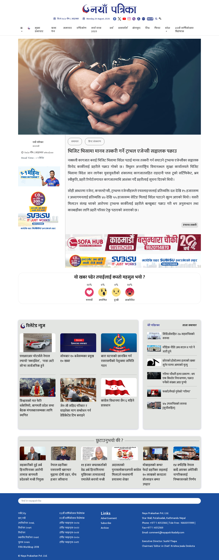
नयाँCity (22, 513)
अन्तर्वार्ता (123, 28)
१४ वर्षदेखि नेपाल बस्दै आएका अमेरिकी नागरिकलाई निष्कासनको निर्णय (185, 472)
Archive (105, 528)
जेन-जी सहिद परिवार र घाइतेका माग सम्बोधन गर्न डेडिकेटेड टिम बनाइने (75, 410)
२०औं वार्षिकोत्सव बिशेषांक (184, 29)
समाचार (67, 28)
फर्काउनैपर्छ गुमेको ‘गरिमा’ (176, 392)
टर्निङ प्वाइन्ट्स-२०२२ (69, 528)
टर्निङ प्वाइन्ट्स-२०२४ (69, 523)
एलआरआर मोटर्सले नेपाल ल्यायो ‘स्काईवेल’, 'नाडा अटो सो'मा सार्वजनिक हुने (37, 361)
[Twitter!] (119, 19)
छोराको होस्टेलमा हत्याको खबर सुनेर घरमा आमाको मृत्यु (179, 363)
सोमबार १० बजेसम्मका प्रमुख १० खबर (77, 358)
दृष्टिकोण (81, 28)
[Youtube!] (124, 19)
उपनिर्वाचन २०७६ (26, 523)
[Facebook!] (114, 19)
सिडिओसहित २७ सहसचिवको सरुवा (178, 336)
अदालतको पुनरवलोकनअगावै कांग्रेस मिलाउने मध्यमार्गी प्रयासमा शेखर (125, 472)
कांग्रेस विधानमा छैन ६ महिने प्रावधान (117, 403)
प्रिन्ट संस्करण (94, 141)
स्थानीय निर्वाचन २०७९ (28, 537)
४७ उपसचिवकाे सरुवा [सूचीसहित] (175, 406)
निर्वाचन (21, 532)
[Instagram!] (129, 19)
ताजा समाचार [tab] (189, 325)
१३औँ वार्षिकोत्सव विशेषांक (72, 513)
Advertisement (109, 518)
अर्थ (111, 28)
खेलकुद (136, 28)
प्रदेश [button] (167, 28)
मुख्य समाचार (39, 29)
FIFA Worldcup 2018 (28, 547)
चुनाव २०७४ (24, 542)
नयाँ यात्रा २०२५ (96, 29)
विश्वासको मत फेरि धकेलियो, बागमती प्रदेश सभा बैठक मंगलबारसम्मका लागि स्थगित (37, 408)
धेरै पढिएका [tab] (153, 325)
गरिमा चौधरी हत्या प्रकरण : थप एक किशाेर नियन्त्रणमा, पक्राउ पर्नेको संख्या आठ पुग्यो (179, 378)
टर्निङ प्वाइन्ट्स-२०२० (69, 537)
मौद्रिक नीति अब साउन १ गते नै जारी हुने (179, 349)
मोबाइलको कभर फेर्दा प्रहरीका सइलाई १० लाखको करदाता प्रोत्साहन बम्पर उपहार (155, 475)
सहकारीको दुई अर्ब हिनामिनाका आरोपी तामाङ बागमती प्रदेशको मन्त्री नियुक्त (32, 472)
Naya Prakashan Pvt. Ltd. (155, 513)
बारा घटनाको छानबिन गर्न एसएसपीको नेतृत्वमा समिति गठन (117, 361)
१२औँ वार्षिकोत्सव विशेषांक (72, 518)
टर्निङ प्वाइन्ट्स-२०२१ (69, 532)
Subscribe (106, 523)
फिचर (157, 28)
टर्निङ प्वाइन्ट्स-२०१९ (69, 542)
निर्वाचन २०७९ (24, 528)
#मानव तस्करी (190, 225)
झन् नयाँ (22, 518)
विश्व (147, 28)
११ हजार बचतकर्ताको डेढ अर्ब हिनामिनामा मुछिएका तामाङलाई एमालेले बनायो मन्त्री (94, 472)
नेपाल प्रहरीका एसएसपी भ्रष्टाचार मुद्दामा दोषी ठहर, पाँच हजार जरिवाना (63, 472)
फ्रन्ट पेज (53, 29)
